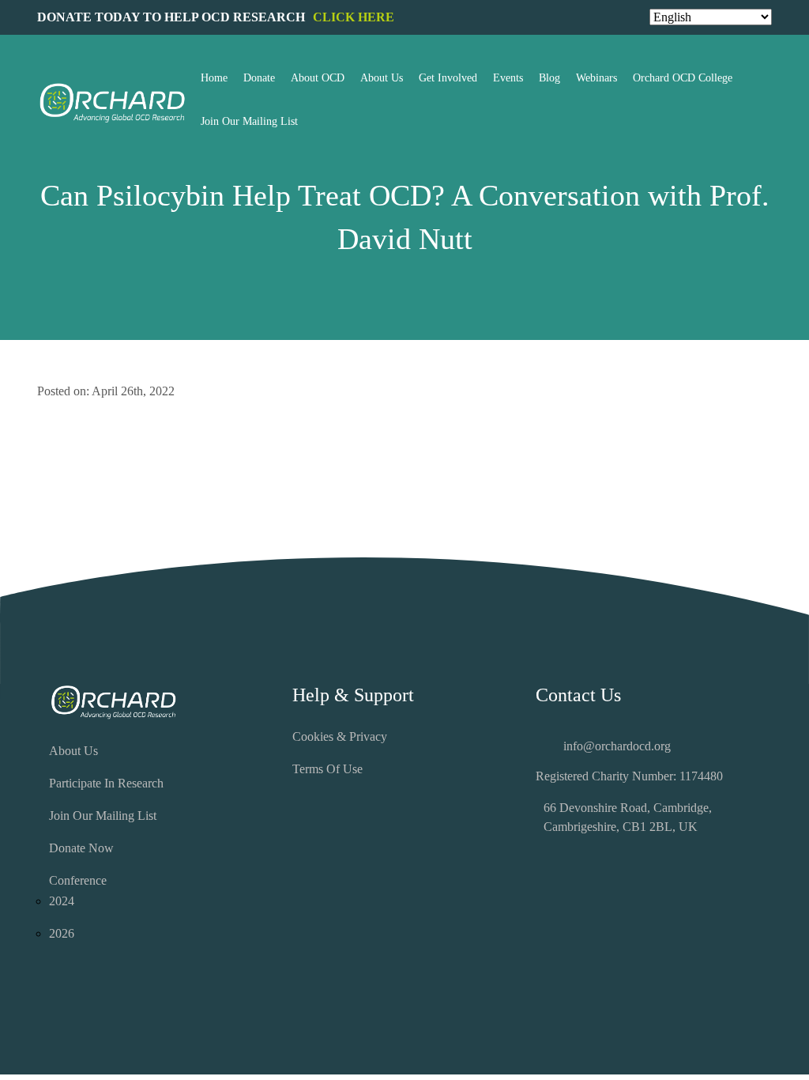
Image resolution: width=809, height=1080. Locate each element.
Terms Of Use (327, 769)
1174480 (701, 776)
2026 (61, 933)
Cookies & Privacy (339, 736)
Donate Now (81, 848)
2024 (61, 901)
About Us (73, 750)
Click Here (353, 17)
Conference (78, 880)
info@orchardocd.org (617, 746)
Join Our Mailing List (102, 815)
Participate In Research (106, 783)
